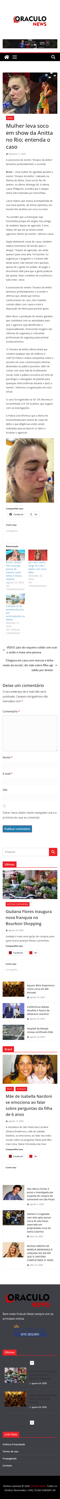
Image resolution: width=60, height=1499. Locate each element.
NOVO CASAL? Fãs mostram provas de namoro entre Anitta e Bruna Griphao (14, 571)
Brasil (10, 118)
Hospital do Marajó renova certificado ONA (40, 1030)
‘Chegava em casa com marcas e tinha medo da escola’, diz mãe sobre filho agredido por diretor (28, 665)
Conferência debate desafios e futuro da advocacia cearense (38, 1010)
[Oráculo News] (7, 57)
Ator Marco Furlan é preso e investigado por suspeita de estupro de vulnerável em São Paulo (40, 1194)
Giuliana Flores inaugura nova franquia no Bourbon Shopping (29, 917)
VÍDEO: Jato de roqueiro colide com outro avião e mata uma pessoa (32, 650)
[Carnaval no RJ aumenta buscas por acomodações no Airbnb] (15, 599)
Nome (8, 757)
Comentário (11, 711)
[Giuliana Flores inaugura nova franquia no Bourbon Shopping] (30, 884)
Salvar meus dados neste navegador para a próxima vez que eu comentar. (29, 815)
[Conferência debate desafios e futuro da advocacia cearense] (13, 1013)
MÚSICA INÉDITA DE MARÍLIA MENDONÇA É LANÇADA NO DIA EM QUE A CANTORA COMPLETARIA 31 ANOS (40, 1253)
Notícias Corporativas (17, 904)
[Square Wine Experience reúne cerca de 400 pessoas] (13, 991)
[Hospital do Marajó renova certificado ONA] (13, 1033)
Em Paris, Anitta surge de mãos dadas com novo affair (37, 567)
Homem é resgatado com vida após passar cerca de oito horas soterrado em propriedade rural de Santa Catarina (39, 1222)
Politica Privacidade (14, 1444)
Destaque (21, 1089)
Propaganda (9, 1458)
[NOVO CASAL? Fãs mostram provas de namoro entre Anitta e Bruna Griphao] (15, 555)
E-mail (7, 774)
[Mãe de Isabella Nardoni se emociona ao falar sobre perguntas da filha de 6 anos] (30, 1069)
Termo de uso (10, 1451)
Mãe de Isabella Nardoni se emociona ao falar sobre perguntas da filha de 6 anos (29, 1105)
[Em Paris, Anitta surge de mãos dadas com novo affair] (37, 555)
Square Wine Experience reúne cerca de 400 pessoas (40, 989)
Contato (7, 1465)
